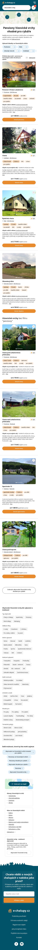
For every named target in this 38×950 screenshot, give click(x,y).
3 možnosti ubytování (22, 230)
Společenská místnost (24, 649)
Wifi (13, 653)
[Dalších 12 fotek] (19, 534)
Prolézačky (26, 661)
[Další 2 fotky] (19, 404)
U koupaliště (7, 700)
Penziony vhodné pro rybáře (18, 761)
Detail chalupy (19, 576)
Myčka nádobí (8, 645)
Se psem (20, 633)
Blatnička (11, 824)
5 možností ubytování (22, 104)
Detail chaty (19, 182)
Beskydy (12, 424)
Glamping (17, 621)
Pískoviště (7, 664)
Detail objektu (19, 311)
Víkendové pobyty (9, 739)
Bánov (10, 815)
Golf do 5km (14, 696)
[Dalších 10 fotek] (19, 140)
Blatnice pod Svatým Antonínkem (18, 822)
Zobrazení (32, 58)
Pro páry (6, 712)
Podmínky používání (19, 916)
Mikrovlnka (18, 645)
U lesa (16, 700)
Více (14, 112)
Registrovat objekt (19, 925)
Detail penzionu (19, 119)
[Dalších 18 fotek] (19, 266)
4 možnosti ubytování (22, 296)
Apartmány (19, 617)
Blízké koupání (8, 704)
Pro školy (30, 716)
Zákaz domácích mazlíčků (11, 684)
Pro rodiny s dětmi (9, 633)
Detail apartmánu (19, 511)
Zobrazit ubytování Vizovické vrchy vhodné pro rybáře (19, 590)
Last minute (18, 735)
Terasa (28, 664)
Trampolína (7, 661)
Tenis (22, 696)
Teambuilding (20, 716)
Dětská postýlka (8, 680)
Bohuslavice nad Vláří (15, 827)
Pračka (6, 649)
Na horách (18, 704)
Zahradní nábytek (9, 672)
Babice (11, 813)
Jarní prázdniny (22, 731)
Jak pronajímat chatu (19, 929)
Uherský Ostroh (10, 51)
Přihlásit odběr (19, 900)
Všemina (6, 489)
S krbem (19, 653)
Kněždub (27, 51)
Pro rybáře (25, 712)
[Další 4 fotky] (19, 203)
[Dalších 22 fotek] (19, 74)
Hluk (21, 47)
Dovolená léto (8, 735)
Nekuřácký (25, 684)
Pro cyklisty (15, 712)
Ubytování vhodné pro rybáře (18, 764)
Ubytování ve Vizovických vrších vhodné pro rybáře (18, 752)
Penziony (28, 617)
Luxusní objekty (8, 716)
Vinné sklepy (7, 621)
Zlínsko (11, 803)
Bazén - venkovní (18, 664)
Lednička (27, 641)
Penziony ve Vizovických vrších (18, 757)
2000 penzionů (16, 39)
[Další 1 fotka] (19, 471)
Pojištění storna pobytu (19, 933)
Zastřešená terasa (22, 672)
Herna (5, 641)
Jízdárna (29, 696)
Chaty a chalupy (8, 617)
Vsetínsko (11, 800)
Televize (6, 653)
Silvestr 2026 (7, 728)
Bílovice (11, 817)
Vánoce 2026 (18, 728)
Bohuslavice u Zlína (14, 829)
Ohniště (6, 668)
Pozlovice (8, 47)
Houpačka (17, 661)
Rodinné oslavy (8, 720)
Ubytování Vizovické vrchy (18, 772)
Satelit (20, 641)
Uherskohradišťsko (14, 798)
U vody (6, 629)
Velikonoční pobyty (9, 731)
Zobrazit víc (10, 832)
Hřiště (5, 696)
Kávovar (12, 641)
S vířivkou (23, 629)
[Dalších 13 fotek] (19, 337)
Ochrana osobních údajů (19, 920)
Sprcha (13, 649)
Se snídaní (19, 680)
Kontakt (19, 937)
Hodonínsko (12, 796)
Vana (26, 645)
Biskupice (11, 820)
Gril (24, 668)
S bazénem (14, 629)
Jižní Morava (13, 92)
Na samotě (24, 700)
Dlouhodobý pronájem (22, 720)
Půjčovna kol (7, 688)
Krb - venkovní (15, 668)
